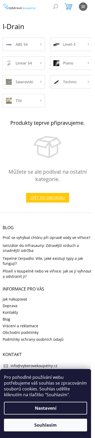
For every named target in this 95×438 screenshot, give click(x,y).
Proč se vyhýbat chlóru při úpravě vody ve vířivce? (46, 237)
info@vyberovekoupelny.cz (34, 365)
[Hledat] (55, 6)
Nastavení (45, 408)
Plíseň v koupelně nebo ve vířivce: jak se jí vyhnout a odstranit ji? (47, 274)
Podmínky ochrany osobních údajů (33, 339)
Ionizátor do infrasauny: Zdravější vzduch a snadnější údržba (41, 248)
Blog (6, 319)
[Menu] (83, 6)
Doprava (10, 305)
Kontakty (10, 312)
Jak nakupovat (15, 299)
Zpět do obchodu (47, 197)
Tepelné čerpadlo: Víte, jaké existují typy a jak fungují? (43, 261)
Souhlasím (45, 425)
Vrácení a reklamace (20, 325)
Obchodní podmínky (21, 332)
